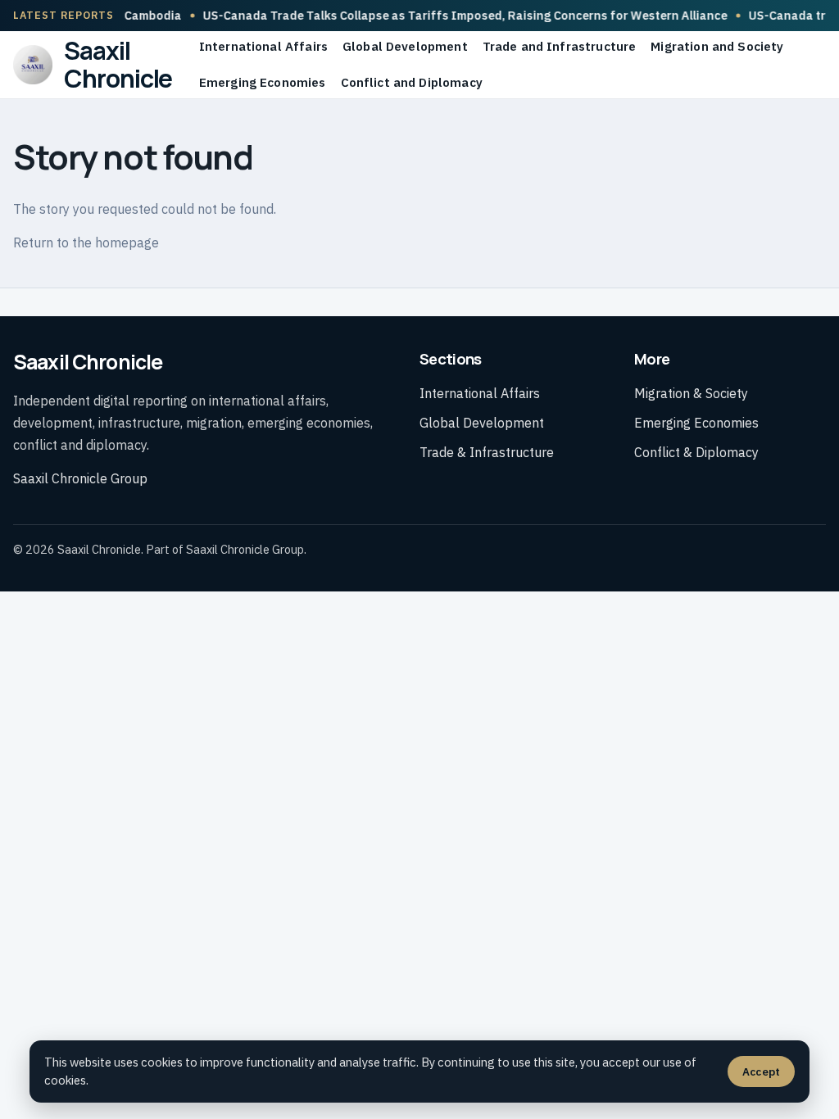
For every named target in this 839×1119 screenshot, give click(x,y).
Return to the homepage (86, 242)
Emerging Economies (262, 82)
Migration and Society (717, 46)
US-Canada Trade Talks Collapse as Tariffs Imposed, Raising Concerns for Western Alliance (446, 15)
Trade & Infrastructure (487, 452)
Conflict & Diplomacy (696, 452)
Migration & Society (691, 393)
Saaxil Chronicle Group (80, 478)
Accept (761, 1071)
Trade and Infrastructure (560, 46)
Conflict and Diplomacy (412, 82)
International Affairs (263, 46)
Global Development (405, 46)
